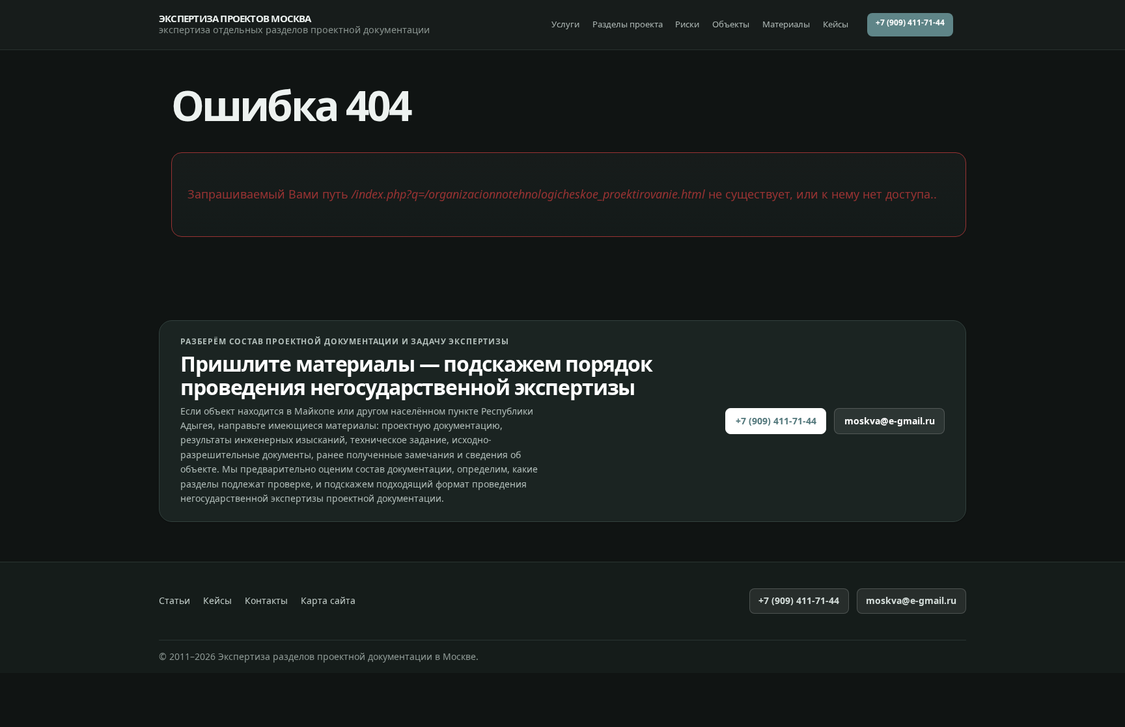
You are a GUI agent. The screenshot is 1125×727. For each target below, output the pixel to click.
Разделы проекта (627, 24)
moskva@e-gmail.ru (889, 421)
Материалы (786, 24)
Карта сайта (328, 601)
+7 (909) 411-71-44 (910, 22)
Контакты (266, 601)
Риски (687, 24)
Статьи (174, 601)
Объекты (730, 24)
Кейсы (835, 24)
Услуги (565, 24)
